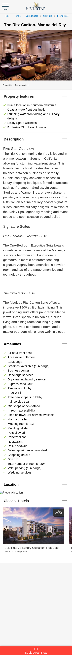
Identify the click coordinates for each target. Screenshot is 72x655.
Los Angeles (62, 16)
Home (7, 16)
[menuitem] (36, 650)
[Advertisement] (36, 605)
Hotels (18, 16)
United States (32, 16)
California (47, 16)
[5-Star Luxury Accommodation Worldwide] (36, 6)
